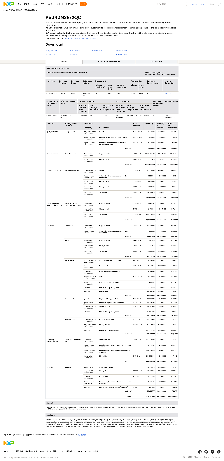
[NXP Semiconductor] (9, 4)
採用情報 (19, 451)
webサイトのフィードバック (50, 458)
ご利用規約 (16, 458)
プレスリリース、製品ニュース (51, 451)
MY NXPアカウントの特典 (88, 451)
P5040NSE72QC (30, 10)
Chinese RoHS (51, 54)
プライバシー (8, 458)
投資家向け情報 (31, 451)
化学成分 (19, 10)
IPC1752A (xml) (97, 51)
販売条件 (24, 458)
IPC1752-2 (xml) (74, 51)
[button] (211, 4)
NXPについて (9, 451)
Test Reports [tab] (156, 62)
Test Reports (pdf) (121, 54)
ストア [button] (83, 4)
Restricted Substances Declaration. (79, 38)
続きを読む (82, 435)
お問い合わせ (71, 451)
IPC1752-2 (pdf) (74, 54)
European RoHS (51, 51)
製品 (12, 10)
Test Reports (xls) (121, 51)
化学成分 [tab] (64, 62)
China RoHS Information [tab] (109, 62)
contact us (167, 93)
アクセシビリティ (34, 458)
